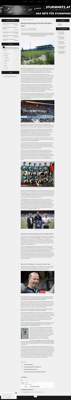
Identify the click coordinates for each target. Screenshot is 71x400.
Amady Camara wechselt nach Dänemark (10, 23)
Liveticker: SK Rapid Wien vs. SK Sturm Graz (32, 366)
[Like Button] (25, 386)
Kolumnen (32, 1)
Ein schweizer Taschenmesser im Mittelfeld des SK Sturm (35, 371)
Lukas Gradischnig (25, 28)
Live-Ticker (25, 1)
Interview (24, 19)
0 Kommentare (16, 24)
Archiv (46, 1)
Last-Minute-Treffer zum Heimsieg (30, 369)
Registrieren (60, 23)
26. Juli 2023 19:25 (32, 382)
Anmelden (60, 25)
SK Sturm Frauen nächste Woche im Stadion (10, 32)
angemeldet (26, 392)
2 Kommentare (16, 29)
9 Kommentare (16, 40)
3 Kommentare (16, 36)
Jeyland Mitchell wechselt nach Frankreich (10, 35)
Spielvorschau (30, 19)
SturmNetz (39, 1)
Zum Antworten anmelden (35, 386)
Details (9, 397)
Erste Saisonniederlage (28, 364)
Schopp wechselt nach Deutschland (9, 39)
